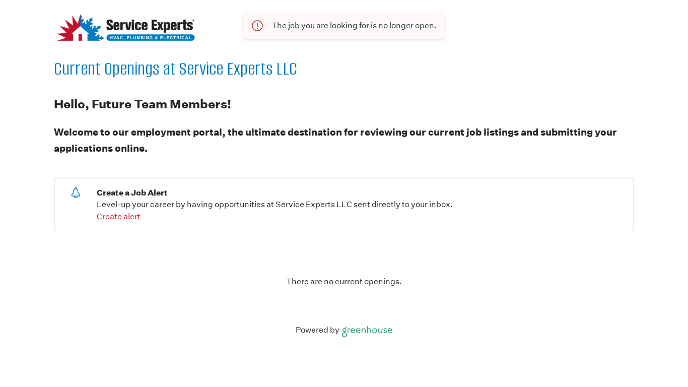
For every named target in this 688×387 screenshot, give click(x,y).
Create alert (119, 216)
